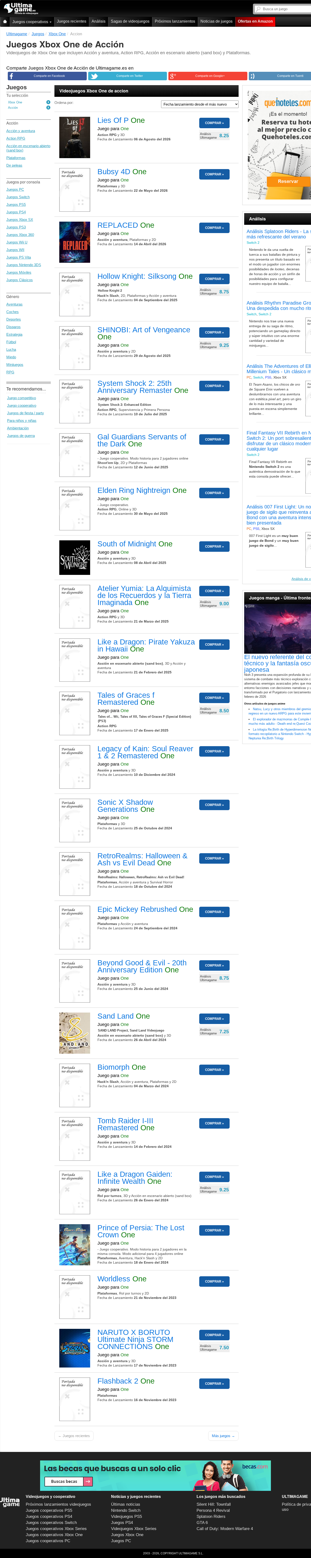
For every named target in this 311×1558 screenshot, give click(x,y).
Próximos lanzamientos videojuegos (58, 1504)
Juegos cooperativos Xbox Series (56, 1528)
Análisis (98, 21)
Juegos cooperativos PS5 (49, 1510)
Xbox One (15, 102)
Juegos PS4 (16, 212)
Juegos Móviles (18, 272)
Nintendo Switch (125, 1510)
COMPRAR (213, 123)
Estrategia (14, 334)
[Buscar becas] (155, 1475)
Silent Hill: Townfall (214, 1504)
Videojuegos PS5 (126, 1516)
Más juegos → (223, 1436)
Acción (13, 107)
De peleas (14, 165)
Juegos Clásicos (19, 280)
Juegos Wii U (16, 242)
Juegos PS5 (16, 204)
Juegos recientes (71, 21)
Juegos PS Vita (18, 257)
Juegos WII (15, 250)
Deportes (13, 319)
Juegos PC (15, 189)
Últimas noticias (125, 1504)
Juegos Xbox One (127, 1534)
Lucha (11, 349)
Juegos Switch (18, 197)
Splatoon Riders (211, 1516)
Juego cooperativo (21, 405)
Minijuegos (14, 364)
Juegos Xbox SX (19, 219)
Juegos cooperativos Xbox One (54, 1534)
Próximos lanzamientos (175, 21)
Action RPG (15, 138)
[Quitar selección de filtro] (48, 102)
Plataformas (16, 158)
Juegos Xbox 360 (20, 235)
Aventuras (14, 304)
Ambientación (18, 428)
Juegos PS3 (16, 227)
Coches (12, 312)
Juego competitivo (21, 398)
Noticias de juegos (216, 21)
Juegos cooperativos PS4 (49, 1516)
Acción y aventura (20, 131)
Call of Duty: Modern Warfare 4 (225, 1528)
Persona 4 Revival (213, 1510)
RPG (10, 372)
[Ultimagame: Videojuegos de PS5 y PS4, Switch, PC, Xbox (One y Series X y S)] (21, 9)
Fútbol (11, 342)
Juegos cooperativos (30, 22)
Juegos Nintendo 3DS (23, 265)
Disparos (13, 327)
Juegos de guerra (21, 436)
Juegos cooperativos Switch (51, 1522)
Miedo (11, 357)
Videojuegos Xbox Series (133, 1528)
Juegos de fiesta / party (25, 413)
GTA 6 (202, 1522)
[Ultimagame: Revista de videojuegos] (4, 22)
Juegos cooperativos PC (48, 1541)
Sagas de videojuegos (130, 21)
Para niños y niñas (21, 420)
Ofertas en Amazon (255, 21)
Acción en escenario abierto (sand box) (28, 148)
